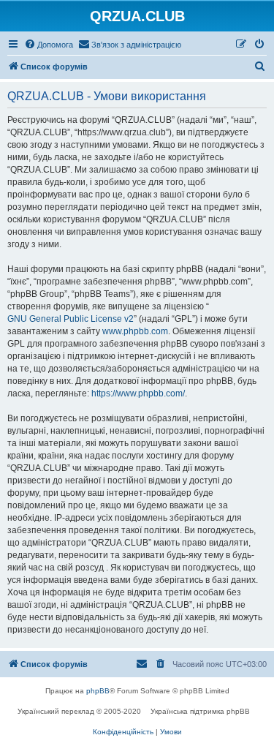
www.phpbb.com (135, 331)
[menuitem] (48, 44)
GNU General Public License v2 (70, 319)
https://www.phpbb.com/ (138, 393)
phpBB (98, 691)
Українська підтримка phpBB (200, 711)
